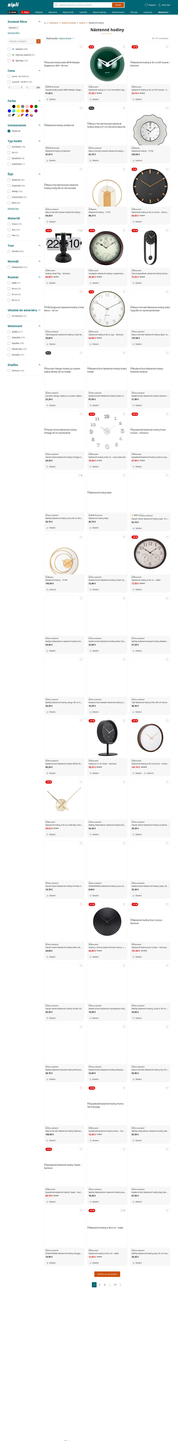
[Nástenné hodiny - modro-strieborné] (27, 115)
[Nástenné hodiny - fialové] (36, 111)
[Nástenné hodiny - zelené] (36, 106)
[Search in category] (38, 41)
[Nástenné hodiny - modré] (9, 111)
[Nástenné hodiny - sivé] (22, 106)
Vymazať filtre (14, 33)
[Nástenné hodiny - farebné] (31, 115)
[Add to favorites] (81, 47)
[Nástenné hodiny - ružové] (27, 106)
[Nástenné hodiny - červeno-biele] (22, 115)
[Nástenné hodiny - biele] (9, 106)
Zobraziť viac (13, 208)
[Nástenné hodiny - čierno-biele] (14, 115)
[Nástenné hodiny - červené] (31, 106)
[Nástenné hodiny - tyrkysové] (14, 111)
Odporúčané (65, 38)
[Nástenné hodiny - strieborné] (9, 115)
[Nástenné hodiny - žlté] (18, 111)
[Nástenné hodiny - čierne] (14, 106)
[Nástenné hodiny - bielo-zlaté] (18, 115)
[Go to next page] (120, 1284)
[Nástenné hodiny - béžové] (31, 111)
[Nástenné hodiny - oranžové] (22, 111)
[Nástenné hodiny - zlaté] (18, 106)
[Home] (13, 4)
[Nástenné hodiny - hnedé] (27, 111)
